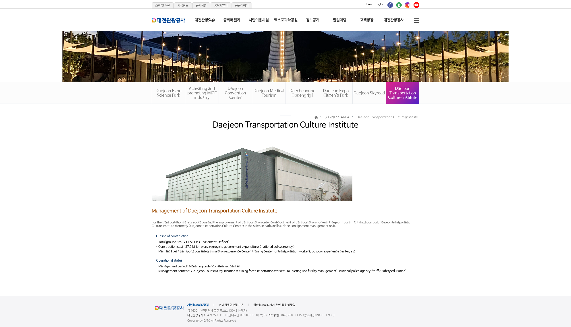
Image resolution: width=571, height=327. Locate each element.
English (379, 4)
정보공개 (312, 20)
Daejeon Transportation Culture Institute (402, 93)
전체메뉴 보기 (417, 20)
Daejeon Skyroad (369, 93)
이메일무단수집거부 (231, 305)
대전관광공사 (394, 20)
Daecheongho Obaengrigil (302, 93)
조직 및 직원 (162, 5)
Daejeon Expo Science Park (168, 93)
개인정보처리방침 (198, 305)
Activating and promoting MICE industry (202, 93)
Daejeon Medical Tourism (269, 93)
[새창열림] (390, 4)
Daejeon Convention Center (235, 93)
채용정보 (183, 5)
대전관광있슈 (205, 20)
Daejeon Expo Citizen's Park (336, 93)
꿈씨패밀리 (221, 5)
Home (368, 4)
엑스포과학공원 (286, 20)
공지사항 (201, 5)
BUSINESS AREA (337, 117)
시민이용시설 (259, 20)
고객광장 (366, 20)
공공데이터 (241, 5)
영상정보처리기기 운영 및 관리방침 (274, 305)
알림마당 (339, 20)
